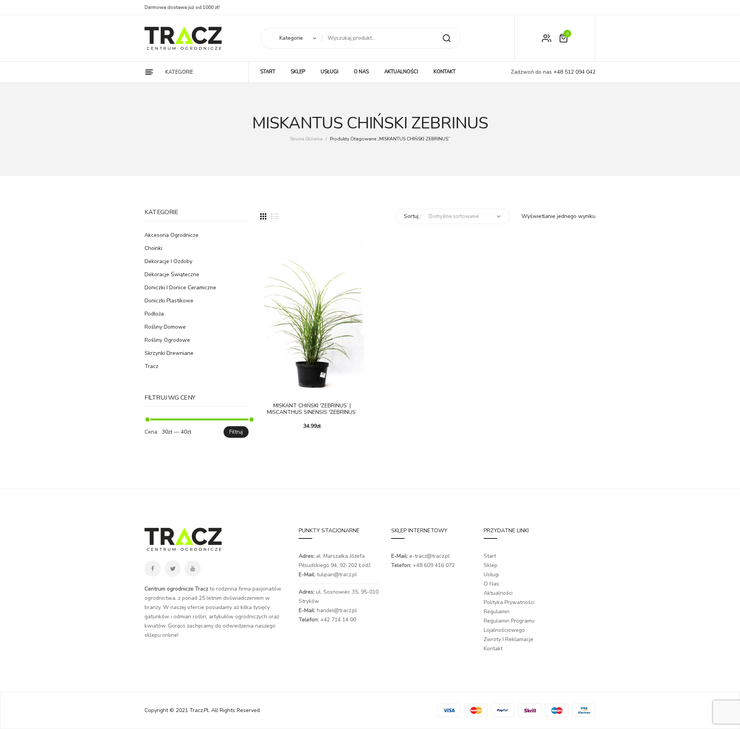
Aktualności (498, 593)
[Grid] (263, 216)
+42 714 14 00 (338, 619)
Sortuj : (412, 216)
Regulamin (497, 611)
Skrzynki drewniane (169, 353)
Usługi (491, 574)
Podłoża (154, 313)
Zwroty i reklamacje (508, 639)
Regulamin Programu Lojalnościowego (509, 625)
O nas (491, 583)
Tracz (151, 366)
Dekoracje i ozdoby (168, 261)
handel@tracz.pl (337, 610)
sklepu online (161, 635)
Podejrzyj (289, 388)
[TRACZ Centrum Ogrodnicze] (183, 38)
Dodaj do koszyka (269, 388)
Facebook (153, 568)
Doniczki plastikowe (169, 300)
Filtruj (236, 431)
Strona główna (306, 139)
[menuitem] (267, 72)
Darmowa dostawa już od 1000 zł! (182, 7)
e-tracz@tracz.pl (429, 556)
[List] (275, 216)
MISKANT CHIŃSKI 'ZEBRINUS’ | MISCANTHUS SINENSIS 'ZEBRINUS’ (312, 409)
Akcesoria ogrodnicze (171, 235)
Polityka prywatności (509, 602)
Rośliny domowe (165, 327)
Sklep (491, 565)
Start (490, 556)
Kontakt (493, 648)
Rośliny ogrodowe (167, 340)
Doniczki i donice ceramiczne (180, 287)
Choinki (153, 248)
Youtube (193, 568)
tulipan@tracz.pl (337, 574)
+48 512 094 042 (573, 72)
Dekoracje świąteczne (172, 274)
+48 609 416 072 (434, 565)
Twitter (173, 568)
